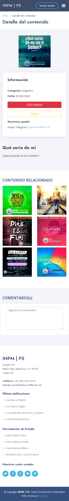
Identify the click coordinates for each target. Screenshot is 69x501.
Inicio (5, 15)
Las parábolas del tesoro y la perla (24, 413)
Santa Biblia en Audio (17, 442)
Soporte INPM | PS (39, 127)
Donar (34, 114)
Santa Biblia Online (16, 435)
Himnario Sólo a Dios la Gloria (22, 454)
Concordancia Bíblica (17, 448)
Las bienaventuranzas (17, 419)
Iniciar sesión (47, 5)
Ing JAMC (43, 495)
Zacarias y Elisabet (16, 400)
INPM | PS (12, 5)
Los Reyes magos (15, 406)
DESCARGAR (34, 105)
